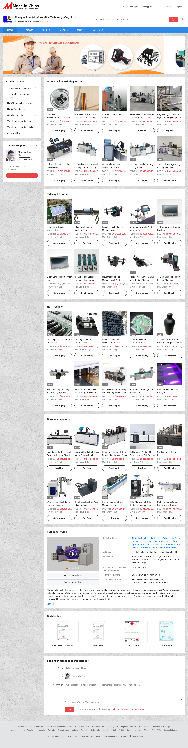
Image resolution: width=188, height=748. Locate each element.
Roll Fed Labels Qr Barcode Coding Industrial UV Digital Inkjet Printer (86, 167)
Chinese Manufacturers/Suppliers (59, 726)
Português (40, 730)
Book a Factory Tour (73, 582)
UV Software (166, 645)
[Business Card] (37, 145)
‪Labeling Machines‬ (167, 547)
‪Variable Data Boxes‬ (148, 547)
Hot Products (22, 726)
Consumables (13, 133)
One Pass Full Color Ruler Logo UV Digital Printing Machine (85, 117)
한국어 (113, 730)
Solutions (63, 29)
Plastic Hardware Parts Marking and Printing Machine (112, 504)
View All (50, 603)
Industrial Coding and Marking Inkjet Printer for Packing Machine (113, 279)
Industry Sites (113, 726)
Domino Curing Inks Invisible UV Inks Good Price (112, 342)
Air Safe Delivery (97, 645)
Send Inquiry (59, 130)
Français (51, 730)
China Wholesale (82, 726)
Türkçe (146, 730)
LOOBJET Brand (131, 645)
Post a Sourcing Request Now (128, 709)
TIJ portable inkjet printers (19, 88)
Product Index (144, 726)
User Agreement (110, 736)
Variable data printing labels (20, 127)
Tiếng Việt (156, 730)
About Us (46, 29)
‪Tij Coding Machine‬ (140, 538)
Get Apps (167, 6)
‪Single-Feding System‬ (155, 541)
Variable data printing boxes (20, 121)
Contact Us (98, 29)
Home (10, 29)
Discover (80, 29)
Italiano (75, 730)
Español (30, 730)
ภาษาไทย (137, 730)
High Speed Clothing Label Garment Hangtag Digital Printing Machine (59, 455)
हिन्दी (129, 730)
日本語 (121, 730)
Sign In (126, 6)
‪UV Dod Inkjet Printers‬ (160, 538)
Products (29, 29)
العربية (105, 730)
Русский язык (63, 730)
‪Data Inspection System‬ (151, 544)
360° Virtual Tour (74, 575)
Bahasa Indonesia (171, 730)
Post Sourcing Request (182, 19)
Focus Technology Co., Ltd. (75, 736)
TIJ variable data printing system (18, 95)
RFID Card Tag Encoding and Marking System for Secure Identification (58, 392)
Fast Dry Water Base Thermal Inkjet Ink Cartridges (83, 342)
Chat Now (26, 159)
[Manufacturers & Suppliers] (22, 5)
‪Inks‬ (165, 544)
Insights (168, 726)
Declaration (124, 736)
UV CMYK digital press (17, 109)
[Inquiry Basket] (157, 6)
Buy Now (142, 130)
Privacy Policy (137, 736)
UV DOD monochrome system (20, 103)
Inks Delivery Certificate (62, 645)
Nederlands (95, 730)
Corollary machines (16, 115)
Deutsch (84, 730)
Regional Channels (128, 726)
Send (69, 709)
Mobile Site (157, 726)
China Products (36, 726)
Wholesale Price (98, 726)
